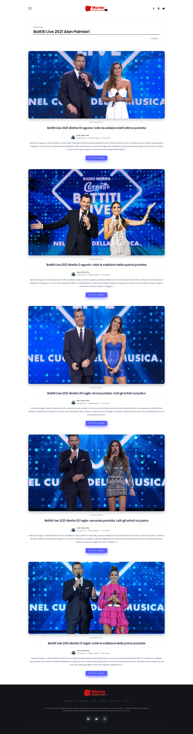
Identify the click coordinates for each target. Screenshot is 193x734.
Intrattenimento (96, 122)
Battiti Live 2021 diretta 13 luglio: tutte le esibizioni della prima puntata (96, 643)
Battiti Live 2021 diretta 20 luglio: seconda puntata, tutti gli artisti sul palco (97, 521)
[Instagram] (158, 8)
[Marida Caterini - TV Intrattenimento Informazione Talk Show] (96, 8)
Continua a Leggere (96, 158)
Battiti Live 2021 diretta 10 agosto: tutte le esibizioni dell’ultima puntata (96, 128)
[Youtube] (163, 8)
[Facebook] (153, 8)
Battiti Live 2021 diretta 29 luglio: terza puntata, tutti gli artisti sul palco (96, 393)
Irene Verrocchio (83, 135)
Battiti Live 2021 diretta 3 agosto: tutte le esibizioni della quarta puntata (96, 265)
